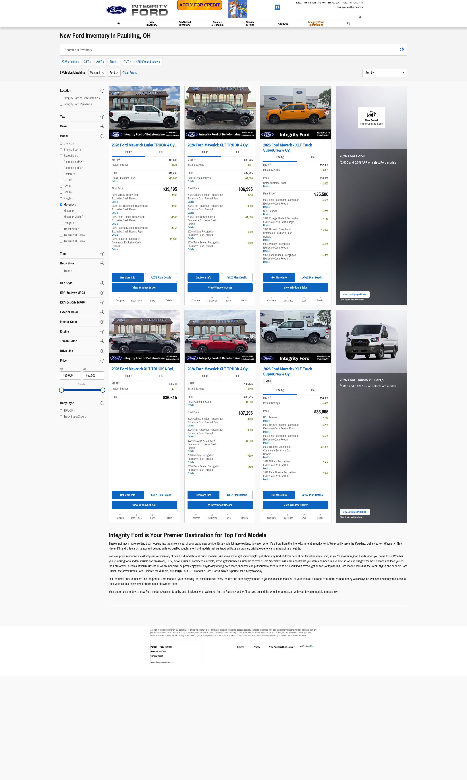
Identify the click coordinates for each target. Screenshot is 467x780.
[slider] (61, 390)
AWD (100, 62)
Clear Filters (129, 73)
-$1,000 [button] (173, 178)
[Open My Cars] (359, 17)
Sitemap (240, 647)
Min (61, 368)
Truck (114, 62)
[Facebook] (277, 7)
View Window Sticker (144, 287)
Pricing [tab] (128, 152)
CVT (127, 62)
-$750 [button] (174, 228)
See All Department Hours (162, 662)
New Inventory (151, 24)
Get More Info (127, 277)
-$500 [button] (174, 195)
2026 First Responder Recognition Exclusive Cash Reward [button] (130, 209)
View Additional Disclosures (281, 647)
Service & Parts (250, 24)
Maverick (95, 73)
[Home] (116, 8)
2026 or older (70, 62)
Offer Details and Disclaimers (352, 300)
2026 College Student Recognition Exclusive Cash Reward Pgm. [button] (130, 231)
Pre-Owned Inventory (184, 24)
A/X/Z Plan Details (161, 277)
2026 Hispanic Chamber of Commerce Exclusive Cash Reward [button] (126, 244)
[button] (295, 381)
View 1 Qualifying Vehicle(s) (354, 513)
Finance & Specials (217, 24)
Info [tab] (161, 152)
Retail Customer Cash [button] (123, 179)
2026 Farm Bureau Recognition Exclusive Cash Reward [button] (128, 220)
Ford (112, 73)
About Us (283, 23)
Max (84, 368)
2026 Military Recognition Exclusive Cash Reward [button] (125, 198)
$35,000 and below (148, 62)
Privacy (257, 647)
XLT (87, 62)
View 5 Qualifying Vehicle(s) (354, 295)
